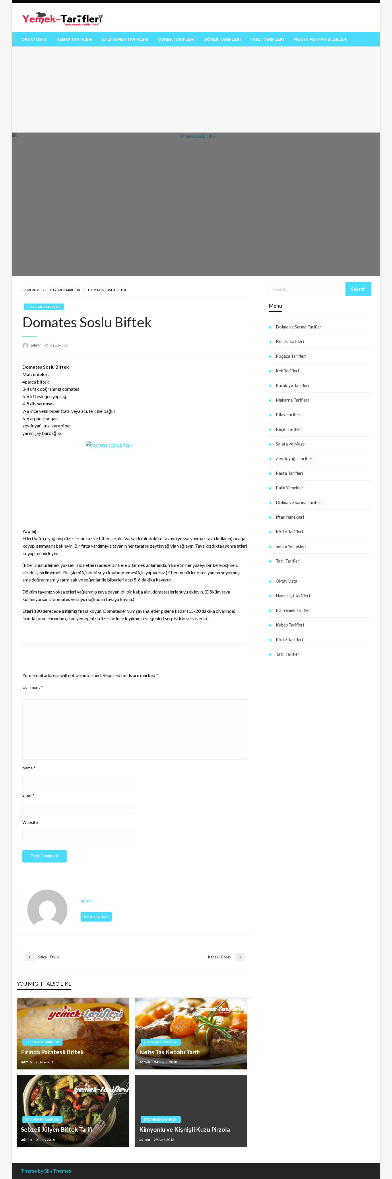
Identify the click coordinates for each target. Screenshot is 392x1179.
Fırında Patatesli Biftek (52, 1051)
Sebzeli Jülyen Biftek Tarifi (57, 1129)
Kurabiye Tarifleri (292, 385)
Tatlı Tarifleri (267, 39)
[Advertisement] (196, 89)
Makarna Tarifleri (292, 399)
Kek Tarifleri (287, 370)
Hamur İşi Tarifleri (293, 595)
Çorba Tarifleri (176, 39)
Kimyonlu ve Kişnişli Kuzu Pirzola (184, 1129)
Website (30, 822)
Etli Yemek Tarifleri (125, 39)
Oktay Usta (34, 39)
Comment (32, 687)
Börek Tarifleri (222, 39)
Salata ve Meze (290, 443)
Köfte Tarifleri (289, 531)
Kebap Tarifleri (74, 39)
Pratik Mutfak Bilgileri (321, 39)
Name (29, 767)
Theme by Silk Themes (46, 1171)
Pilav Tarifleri (289, 414)
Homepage (31, 290)
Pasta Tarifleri (289, 473)
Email (28, 795)
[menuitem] (34, 39)
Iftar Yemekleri (290, 517)
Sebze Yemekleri (291, 546)
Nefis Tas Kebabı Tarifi (169, 1051)
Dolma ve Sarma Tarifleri (299, 326)
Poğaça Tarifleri (291, 356)
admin (36, 345)
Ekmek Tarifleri (290, 341)
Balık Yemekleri (290, 487)
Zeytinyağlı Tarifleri (295, 458)
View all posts (96, 916)
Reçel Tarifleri (289, 429)
